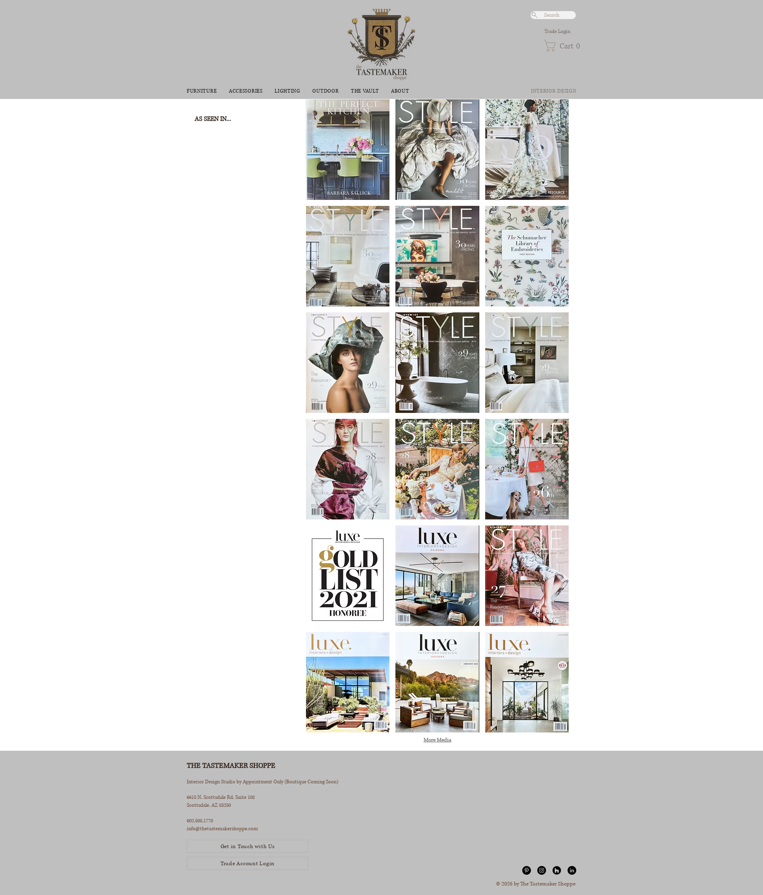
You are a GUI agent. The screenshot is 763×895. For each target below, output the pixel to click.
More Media (437, 740)
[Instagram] (541, 870)
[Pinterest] (526, 870)
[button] (560, 46)
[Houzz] (556, 870)
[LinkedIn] (571, 870)
